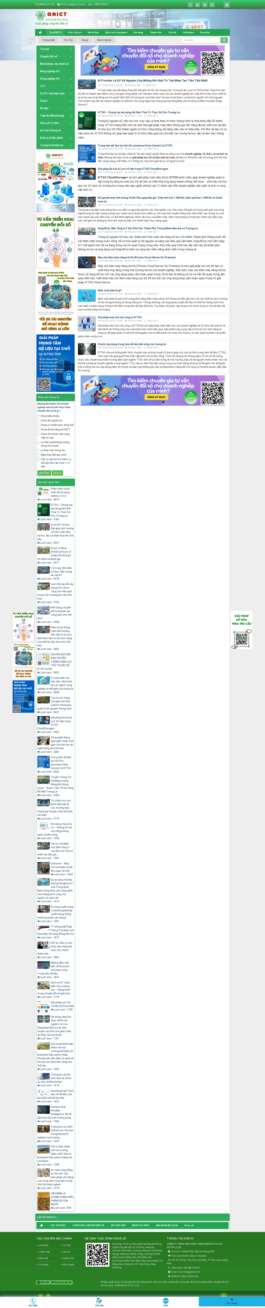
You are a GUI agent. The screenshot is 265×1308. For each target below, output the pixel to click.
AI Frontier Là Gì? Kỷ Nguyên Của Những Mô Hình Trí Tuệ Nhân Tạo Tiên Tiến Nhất (153, 80)
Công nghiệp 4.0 (49, 78)
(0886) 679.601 (46, 4)
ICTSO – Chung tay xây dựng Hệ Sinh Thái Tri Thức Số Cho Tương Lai (139, 112)
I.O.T (43, 86)
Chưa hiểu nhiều (50, 416)
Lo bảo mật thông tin (53, 450)
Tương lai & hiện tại (51, 145)
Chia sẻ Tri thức (49, 123)
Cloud (43, 100)
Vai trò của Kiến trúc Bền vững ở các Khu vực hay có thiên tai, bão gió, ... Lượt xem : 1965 (55, 851)
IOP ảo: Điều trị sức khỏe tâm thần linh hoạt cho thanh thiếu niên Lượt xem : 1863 (55, 950)
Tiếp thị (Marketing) (52, 115)
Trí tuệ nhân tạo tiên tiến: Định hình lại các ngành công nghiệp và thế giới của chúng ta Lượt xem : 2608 (55, 685)
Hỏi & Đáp (93, 32)
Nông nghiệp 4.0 (49, 71)
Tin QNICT (55, 32)
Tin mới (44, 49)
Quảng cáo (68, 1258)
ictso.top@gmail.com (72, 4)
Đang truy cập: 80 (62, 1282)
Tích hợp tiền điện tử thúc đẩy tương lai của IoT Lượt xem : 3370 (56, 573)
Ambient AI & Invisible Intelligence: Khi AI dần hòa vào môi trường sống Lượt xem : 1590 (54, 1114)
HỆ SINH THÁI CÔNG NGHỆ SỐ (105, 1238)
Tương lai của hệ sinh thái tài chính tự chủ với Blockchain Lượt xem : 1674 (54, 1080)
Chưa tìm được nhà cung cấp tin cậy (55, 436)
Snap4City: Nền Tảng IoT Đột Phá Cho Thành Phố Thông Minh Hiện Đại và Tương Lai (148, 228)
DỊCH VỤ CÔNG (140, 1225)
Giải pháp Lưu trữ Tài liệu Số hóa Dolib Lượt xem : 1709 (62, 1006)
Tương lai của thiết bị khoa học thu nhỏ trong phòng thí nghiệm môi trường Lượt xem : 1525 (55, 1134)
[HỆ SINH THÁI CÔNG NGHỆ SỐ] (97, 1255)
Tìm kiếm (205, 32)
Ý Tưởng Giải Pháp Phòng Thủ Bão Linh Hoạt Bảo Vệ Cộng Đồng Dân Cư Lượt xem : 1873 (55, 932)
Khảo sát (43, 1258)
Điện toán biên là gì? (110, 290)
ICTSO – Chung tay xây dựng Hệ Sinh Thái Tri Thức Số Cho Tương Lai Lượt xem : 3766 (57, 512)
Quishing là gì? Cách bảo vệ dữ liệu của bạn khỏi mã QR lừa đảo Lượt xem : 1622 (55, 1096)
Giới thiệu (188, 32)
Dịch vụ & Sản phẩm (115, 32)
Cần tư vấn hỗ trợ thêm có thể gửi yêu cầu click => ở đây (56, 463)
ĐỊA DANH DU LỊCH (167, 1225)
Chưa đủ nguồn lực (52, 420)
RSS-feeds (68, 1264)
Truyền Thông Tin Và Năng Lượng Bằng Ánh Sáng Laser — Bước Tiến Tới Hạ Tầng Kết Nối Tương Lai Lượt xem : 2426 (55, 786)
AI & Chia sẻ (74, 32)
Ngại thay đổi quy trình (54, 454)
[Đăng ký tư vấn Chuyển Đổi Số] (153, 60)
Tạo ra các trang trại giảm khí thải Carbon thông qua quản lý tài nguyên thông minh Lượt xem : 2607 (54, 705)
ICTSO (173, 177)
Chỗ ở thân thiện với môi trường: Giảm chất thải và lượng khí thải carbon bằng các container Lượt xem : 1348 (55, 1155)
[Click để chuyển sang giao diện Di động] (48, 1296)
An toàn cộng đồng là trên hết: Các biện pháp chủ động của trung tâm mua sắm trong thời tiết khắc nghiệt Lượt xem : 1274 (55, 1179)
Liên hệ (172, 32)
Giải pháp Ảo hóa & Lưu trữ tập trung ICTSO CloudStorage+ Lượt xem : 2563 (54, 724)
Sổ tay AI (189, 1225)
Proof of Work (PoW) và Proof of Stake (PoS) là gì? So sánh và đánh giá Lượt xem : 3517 (54, 555)
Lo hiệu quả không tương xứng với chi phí (55, 444)
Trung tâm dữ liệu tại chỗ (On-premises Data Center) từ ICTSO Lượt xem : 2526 (56, 764)
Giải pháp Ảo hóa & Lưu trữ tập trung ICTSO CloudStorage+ (133, 168)
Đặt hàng (231, 1303)
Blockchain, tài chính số (54, 63)
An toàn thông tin (50, 130)
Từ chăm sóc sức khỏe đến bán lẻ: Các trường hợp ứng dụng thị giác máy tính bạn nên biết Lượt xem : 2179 (55, 809)
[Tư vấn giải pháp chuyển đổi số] (55, 241)
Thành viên (156, 32)
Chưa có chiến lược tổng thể (57, 425)
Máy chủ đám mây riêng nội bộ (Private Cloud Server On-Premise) (137, 257)
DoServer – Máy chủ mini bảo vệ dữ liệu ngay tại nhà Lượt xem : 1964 (62, 869)
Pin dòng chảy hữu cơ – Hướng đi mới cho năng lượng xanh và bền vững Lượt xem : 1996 (54, 831)
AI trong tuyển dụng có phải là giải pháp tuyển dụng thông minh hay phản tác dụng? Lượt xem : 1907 (55, 914)
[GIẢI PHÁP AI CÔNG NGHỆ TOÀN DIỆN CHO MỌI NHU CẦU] (55, 301)
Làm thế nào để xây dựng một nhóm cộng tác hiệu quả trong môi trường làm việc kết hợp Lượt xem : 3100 (55, 593)
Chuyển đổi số (48, 56)
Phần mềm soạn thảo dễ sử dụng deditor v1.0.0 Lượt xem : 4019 (55, 494)
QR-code (44, 1282)
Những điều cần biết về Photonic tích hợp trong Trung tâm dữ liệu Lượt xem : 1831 (53, 970)
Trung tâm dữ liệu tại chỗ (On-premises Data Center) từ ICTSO (135, 145)
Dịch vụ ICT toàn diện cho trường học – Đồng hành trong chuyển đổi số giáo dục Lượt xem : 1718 (53, 989)
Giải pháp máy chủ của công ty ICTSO (120, 317)
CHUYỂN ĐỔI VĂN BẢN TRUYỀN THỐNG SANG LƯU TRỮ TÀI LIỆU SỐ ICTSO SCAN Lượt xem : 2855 (54, 663)
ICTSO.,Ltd (133, 1285)
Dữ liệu (44, 108)
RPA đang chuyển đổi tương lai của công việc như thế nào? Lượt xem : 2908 (54, 614)
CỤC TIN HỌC (58, 1225)
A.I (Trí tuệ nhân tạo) (52, 93)
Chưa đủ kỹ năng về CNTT (56, 429)
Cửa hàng (138, 32)
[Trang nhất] (40, 32)
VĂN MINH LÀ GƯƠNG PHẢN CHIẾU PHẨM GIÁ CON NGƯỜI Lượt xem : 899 (62, 1200)
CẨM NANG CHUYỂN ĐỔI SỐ (88, 1225)
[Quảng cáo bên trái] (55, 181)
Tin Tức (67, 1245)
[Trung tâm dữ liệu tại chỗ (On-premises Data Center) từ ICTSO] (55, 362)
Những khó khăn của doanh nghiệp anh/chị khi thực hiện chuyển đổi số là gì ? (53, 407)
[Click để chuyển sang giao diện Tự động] (40, 1296)
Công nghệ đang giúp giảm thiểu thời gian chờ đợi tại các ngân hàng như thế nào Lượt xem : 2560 (55, 744)
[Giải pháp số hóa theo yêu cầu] (241, 629)
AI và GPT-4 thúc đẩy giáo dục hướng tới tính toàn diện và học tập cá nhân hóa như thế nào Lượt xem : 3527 (55, 533)
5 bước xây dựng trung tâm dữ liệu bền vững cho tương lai (132, 344)
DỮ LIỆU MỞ (118, 1225)
